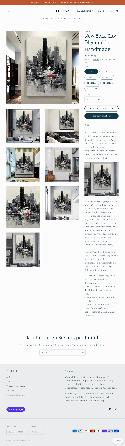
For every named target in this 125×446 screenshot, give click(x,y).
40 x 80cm (91, 71)
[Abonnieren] (82, 352)
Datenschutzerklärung (16, 395)
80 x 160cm (92, 83)
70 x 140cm (107, 77)
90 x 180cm (108, 83)
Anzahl (87, 94)
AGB (8, 381)
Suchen (9, 377)
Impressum (11, 390)
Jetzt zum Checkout (101, 116)
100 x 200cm (92, 89)
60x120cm (91, 77)
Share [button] (89, 125)
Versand (96, 60)
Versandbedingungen (15, 386)
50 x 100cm (107, 71)
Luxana (13, 441)
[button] (9, 11)
